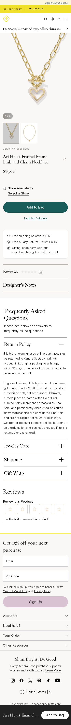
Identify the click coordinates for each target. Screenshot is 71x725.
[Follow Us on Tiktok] (48, 681)
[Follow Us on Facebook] (21, 681)
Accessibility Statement (46, 703)
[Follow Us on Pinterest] (39, 681)
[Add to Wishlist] (64, 159)
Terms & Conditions (15, 591)
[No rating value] (30, 272)
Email (9, 561)
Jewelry (8, 148)
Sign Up (35, 602)
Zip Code (12, 576)
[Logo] (7, 18)
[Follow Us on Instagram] (13, 681)
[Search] (45, 18)
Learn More (53, 670)
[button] (10, 509)
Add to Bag (35, 207)
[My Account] (52, 18)
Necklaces (22, 148)
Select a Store (18, 193)
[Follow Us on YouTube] (58, 681)
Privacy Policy (42, 591)
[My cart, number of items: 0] (58, 18)
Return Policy (48, 242)
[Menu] (65, 18)
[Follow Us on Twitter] (30, 681)
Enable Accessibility (56, 2)
